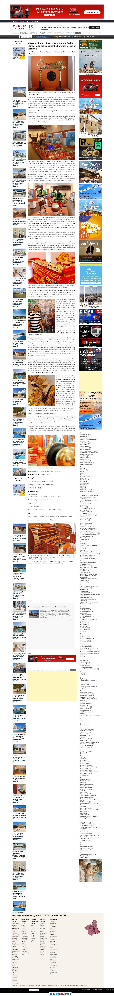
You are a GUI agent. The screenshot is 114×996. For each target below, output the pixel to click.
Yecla (32, 941)
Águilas (50, 27)
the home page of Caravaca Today (53, 563)
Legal (99, 989)
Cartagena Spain (30, 985)
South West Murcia (25, 920)
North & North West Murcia (34, 921)
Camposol (23, 931)
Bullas (32, 925)
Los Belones (15, 946)
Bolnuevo (23, 930)
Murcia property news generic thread (71, 985)
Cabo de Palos (15, 923)
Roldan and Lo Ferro (15, 963)
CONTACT (17, 21)
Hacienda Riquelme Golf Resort (44, 938)
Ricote (42, 953)
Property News (59, 33)
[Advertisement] (52, 686)
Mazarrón (80, 27)
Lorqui (42, 941)
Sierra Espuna (24, 953)
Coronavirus (37, 985)
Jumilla (64, 27)
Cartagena (14, 925)
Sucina (42, 954)
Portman (14, 961)
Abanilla (42, 923)
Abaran (42, 925)
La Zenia (52, 970)
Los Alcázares (73, 27)
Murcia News (15, 33)
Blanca (42, 930)
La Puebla (14, 938)
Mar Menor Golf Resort (16, 952)
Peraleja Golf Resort (43, 950)
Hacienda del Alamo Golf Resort (24, 939)
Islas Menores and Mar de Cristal (15, 930)
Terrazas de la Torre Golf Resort (15, 977)
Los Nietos (14, 948)
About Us (103, 989)
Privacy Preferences (34, 990)
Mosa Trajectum (44, 946)
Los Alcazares (15, 944)
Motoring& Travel (42, 32)
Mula (32, 940)
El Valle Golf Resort (43, 934)
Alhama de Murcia (57, 27)
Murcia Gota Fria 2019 (57, 985)
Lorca (68, 27)
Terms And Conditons (85, 989)
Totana (23, 954)
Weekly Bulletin (83, 985)
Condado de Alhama (24, 934)
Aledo (22, 925)
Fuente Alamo (24, 936)
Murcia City (43, 948)
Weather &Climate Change (24, 32)
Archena (42, 928)
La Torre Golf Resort (15, 940)
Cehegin (33, 932)
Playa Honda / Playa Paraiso (15, 958)
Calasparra (33, 927)
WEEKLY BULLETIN (34, 21)
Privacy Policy (94, 989)
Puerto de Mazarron (23, 947)
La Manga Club (15, 933)
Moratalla (33, 938)
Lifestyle (49, 33)
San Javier (86, 27)
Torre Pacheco (15, 980)
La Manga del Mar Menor (15, 935)
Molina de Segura (42, 943)
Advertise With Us (109, 989)
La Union (14, 943)
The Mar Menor (14, 920)
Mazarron (23, 944)
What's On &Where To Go (33, 32)
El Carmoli (14, 926)
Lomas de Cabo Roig (53, 973)
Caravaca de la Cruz (34, 929)
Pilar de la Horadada (14, 955)
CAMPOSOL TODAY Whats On (19, 985)
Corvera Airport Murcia (46, 985)
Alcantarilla (43, 926)
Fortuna (33, 935)
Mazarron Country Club (53, 953)
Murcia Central (42, 920)
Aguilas (23, 923)
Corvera (42, 931)
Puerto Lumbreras (24, 950)
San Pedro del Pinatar (15, 968)
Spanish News (70, 33)
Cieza (32, 933)
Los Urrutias (15, 949)
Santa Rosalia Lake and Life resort (15, 972)
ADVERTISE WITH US (25, 21)
